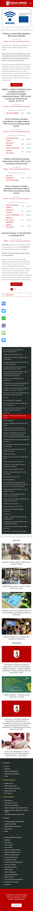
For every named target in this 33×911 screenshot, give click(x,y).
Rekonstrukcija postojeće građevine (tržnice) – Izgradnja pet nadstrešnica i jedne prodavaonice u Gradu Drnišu (16, 373)
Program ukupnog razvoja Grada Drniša (15, 808)
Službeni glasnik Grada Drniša (13, 837)
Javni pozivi (7, 842)
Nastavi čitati (16, 84)
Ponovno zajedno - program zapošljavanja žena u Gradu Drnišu (16, 445)
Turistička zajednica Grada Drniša (14, 821)
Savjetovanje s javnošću (11, 882)
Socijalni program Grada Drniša (13, 862)
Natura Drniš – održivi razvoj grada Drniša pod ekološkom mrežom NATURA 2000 (16, 393)
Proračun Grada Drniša (11, 857)
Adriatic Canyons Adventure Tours (13, 354)
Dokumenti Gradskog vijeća (12, 852)
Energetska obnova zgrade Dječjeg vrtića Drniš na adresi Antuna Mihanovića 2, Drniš (16, 384)
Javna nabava (8, 847)
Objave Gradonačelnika (11, 771)
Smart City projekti (9, 420)
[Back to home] (16, 3)
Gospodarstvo (8, 800)
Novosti (6, 766)
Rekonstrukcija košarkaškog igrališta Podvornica (14, 510)
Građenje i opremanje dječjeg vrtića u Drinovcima (13, 379)
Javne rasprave (8, 845)
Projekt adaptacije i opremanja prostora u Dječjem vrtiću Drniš (15, 450)
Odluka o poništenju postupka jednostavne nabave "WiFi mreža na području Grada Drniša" (17, 161)
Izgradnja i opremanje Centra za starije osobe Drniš (16, 457)
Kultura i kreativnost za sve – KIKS (13, 506)
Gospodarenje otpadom (11, 874)
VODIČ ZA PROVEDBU (13, 148)
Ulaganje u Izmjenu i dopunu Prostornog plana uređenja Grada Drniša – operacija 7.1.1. (16, 389)
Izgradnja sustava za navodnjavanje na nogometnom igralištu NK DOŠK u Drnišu (15, 429)
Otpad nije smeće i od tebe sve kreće (13, 461)
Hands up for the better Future (12, 477)
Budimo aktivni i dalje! (9, 454)
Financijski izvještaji (10, 859)
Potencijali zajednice (9, 479)
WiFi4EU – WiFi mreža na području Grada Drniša (17, 41)
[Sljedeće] (18, 289)
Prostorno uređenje (10, 864)
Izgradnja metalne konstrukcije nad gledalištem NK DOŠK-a (16, 440)
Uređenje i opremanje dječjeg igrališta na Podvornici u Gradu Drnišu (14, 495)
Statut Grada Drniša (10, 791)
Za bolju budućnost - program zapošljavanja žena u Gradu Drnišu (15, 404)
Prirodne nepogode (9, 872)
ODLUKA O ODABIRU (12, 113)
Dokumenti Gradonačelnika (12, 850)
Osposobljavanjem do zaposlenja (12, 400)
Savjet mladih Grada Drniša (12, 788)
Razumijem (16, 905)
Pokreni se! (7, 413)
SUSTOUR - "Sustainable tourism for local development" (15, 473)
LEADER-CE (7, 514)
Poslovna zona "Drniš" (10, 803)
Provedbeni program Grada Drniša (14, 814)
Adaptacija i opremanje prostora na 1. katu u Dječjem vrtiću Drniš (16, 490)
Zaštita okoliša (8, 877)
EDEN (6, 831)
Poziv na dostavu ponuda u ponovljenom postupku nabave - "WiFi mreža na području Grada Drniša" (16, 122)
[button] (30, 3)
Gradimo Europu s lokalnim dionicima (14, 469)
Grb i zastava (8, 793)
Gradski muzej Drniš (10, 824)
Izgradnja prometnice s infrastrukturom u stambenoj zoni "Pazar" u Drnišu (15, 368)
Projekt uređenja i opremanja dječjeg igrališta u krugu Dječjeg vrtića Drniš (16, 499)
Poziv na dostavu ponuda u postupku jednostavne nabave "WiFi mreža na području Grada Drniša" (16, 189)
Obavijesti (7, 769)
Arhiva (6, 776)
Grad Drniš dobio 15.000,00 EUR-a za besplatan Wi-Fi (16, 234)
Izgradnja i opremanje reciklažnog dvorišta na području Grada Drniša (16, 363)
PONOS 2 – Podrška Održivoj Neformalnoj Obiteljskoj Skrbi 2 (15, 517)
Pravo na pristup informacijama (13, 879)
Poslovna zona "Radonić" (11, 805)
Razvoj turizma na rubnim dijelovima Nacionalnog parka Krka (13, 350)
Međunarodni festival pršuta (12, 826)
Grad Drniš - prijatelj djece (12, 774)
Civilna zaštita (8, 869)
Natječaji (7, 840)
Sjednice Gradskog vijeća (11, 855)
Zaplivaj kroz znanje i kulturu (11, 503)
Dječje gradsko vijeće (10, 786)
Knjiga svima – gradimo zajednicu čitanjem (15, 531)
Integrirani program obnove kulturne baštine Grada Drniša (16, 358)
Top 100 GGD (8, 829)
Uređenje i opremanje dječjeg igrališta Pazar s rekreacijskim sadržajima (16, 522)
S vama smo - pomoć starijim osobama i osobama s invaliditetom (14, 465)
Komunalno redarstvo (10, 867)
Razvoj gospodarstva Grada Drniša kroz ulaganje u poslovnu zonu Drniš (14, 409)
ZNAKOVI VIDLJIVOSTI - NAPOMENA (10, 220)
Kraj (21, 289)
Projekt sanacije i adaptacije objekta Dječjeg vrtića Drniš (15, 527)
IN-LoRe (6, 397)
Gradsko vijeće (8, 783)
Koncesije (7, 884)
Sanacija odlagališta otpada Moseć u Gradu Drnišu (15, 424)
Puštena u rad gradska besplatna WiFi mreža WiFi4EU (17, 35)
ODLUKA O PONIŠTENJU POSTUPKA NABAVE (12, 178)
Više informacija (20, 899)
